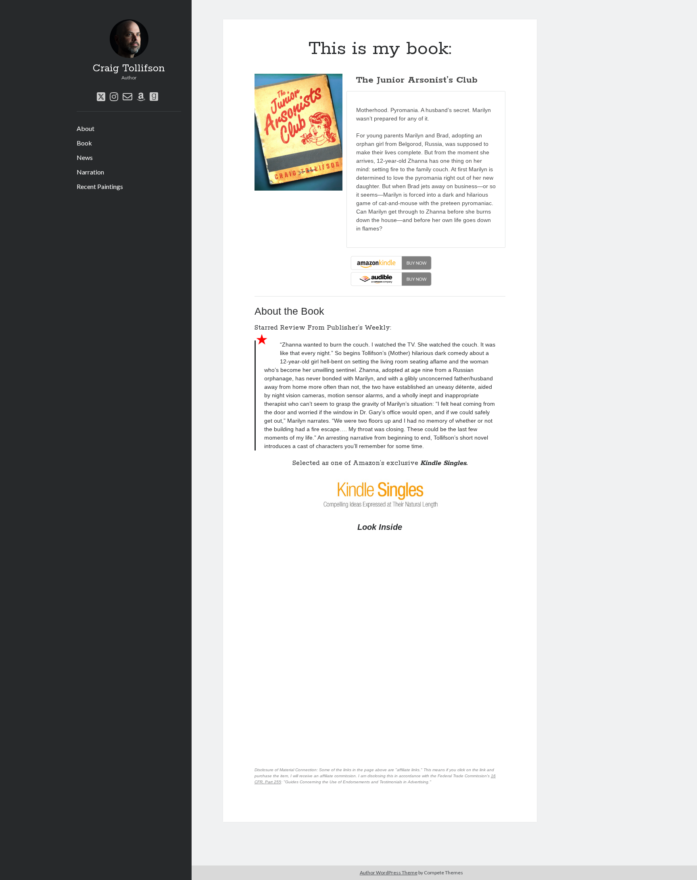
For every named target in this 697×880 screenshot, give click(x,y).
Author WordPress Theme (388, 873)
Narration (90, 172)
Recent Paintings (100, 186)
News (85, 157)
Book (84, 143)
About (85, 128)
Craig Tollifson (129, 68)
